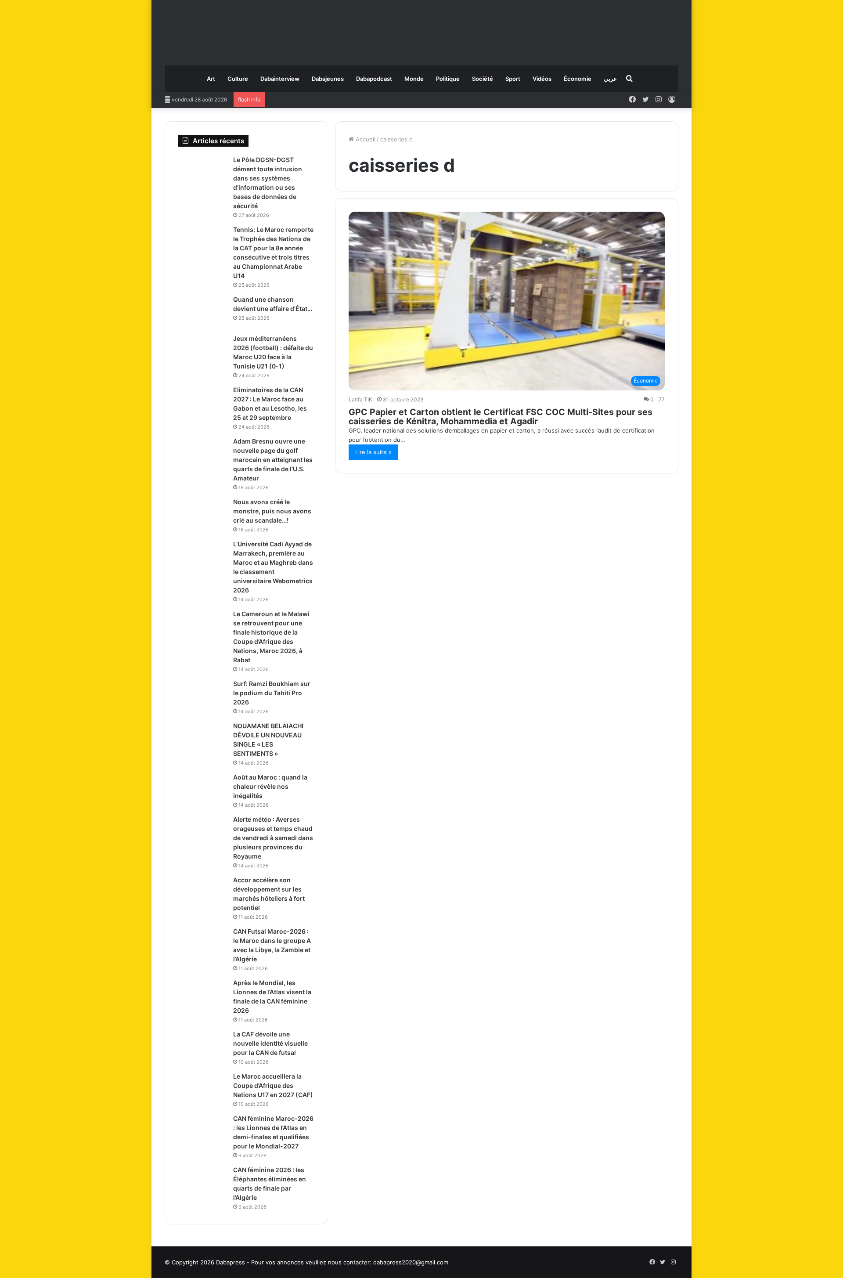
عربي (610, 78)
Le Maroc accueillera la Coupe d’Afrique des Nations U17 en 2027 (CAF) (273, 1085)
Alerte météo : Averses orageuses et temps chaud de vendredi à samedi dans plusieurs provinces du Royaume (273, 838)
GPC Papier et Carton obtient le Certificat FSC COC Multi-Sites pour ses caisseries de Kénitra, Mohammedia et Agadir (500, 416)
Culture (237, 78)
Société (482, 78)
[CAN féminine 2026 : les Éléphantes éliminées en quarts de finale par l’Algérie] (202, 1182)
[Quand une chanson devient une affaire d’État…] (202, 311)
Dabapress (230, 1262)
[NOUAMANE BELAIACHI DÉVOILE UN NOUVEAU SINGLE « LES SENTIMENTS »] (202, 738)
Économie (577, 78)
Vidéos (542, 78)
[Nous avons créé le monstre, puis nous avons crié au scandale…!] (202, 514)
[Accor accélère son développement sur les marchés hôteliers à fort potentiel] (202, 892)
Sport (512, 78)
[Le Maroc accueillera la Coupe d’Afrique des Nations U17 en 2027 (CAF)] (202, 1088)
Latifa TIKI (361, 399)
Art (211, 78)
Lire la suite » (373, 451)
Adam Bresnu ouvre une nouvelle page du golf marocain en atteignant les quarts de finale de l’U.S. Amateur (273, 459)
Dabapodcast (374, 78)
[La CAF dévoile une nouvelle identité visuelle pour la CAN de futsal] (202, 1046)
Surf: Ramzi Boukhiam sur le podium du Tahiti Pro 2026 (271, 693)
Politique (448, 78)
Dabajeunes (328, 78)
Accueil (364, 139)
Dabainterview (279, 78)
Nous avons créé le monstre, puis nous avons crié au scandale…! (272, 511)
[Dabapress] (421, 28)
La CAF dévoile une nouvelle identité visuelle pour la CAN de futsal (270, 1043)
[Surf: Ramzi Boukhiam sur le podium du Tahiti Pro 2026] (202, 695)
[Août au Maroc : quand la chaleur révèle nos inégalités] (202, 789)
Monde (414, 78)
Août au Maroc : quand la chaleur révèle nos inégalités (270, 786)
